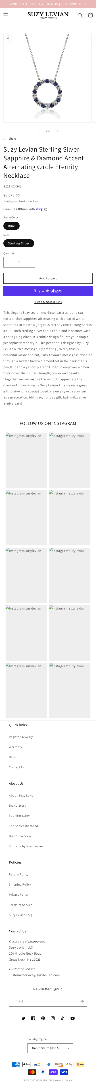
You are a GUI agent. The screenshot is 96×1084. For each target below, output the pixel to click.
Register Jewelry (21, 737)
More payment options (48, 301)
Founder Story (19, 816)
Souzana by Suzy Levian (26, 846)
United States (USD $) (45, 1048)
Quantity (9, 253)
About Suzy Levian (22, 795)
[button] (5, 15)
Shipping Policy (20, 884)
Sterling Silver (18, 243)
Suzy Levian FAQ (20, 915)
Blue (11, 226)
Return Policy (18, 874)
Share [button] (12, 139)
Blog (12, 757)
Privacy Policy (18, 894)
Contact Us (17, 767)
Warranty (15, 747)
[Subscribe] (82, 1001)
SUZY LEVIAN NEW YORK (42, 1080)
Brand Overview (20, 836)
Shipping (8, 201)
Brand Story (17, 805)
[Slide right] (58, 131)
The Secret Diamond (23, 826)
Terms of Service (20, 905)
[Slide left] (38, 131)
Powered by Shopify (62, 1080)
